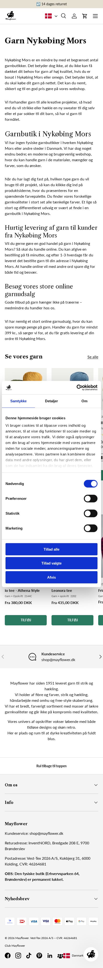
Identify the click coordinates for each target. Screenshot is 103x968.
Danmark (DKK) (82, 955)
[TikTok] (29, 955)
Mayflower (22, 938)
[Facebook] (8, 955)
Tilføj (26, 620)
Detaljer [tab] (51, 401)
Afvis (51, 577)
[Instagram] (18, 955)
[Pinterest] (39, 955)
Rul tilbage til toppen (51, 766)
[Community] (60, 955)
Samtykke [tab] (18, 401)
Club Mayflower (15, 945)
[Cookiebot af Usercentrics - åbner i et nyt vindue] (76, 388)
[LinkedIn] (50, 955)
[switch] (90, 498)
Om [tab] (84, 401)
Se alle (92, 356)
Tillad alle (51, 549)
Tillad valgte (51, 563)
